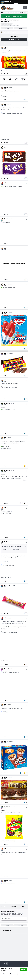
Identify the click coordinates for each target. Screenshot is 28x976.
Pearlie (5, 312)
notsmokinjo (7, 403)
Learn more (2, 2)
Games (14, 32)
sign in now (7, 914)
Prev (5, 43)
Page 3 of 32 (13, 43)
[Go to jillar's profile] (2, 147)
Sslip (5, 47)
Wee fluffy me (7, 585)
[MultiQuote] (2, 73)
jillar (5, 147)
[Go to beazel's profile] (2, 669)
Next (23, 43)
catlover (6, 87)
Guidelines (3, 970)
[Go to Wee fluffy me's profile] (2, 586)
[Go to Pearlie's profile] (2, 313)
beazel (5, 668)
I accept (24, 969)
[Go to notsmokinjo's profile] (2, 32)
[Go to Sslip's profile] (2, 48)
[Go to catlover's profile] (2, 88)
